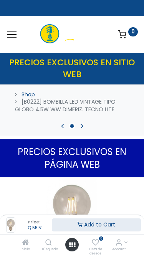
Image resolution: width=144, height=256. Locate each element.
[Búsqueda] (48, 243)
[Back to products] (72, 126)
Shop (28, 94)
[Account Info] (118, 243)
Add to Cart (99, 224)
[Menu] (11, 34)
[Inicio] (25, 243)
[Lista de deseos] (95, 243)
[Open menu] (72, 244)
